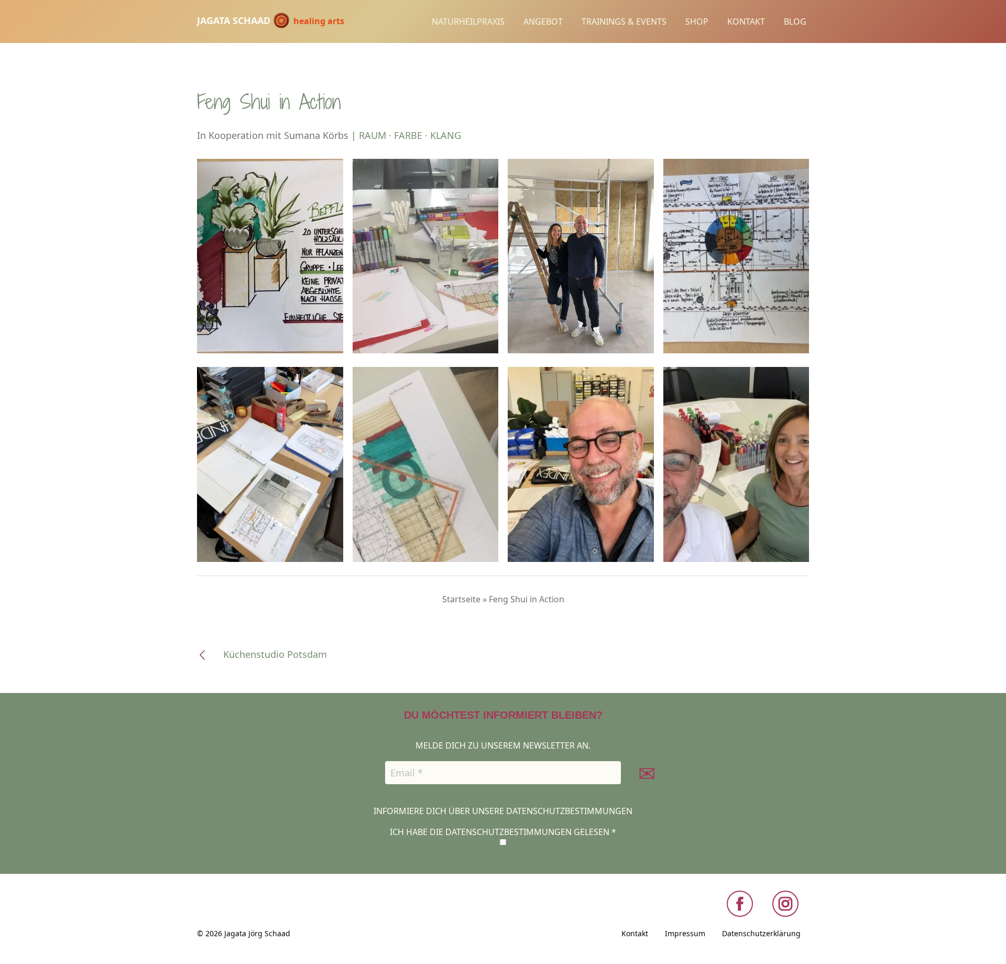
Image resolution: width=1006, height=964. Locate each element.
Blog (795, 21)
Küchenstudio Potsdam (275, 654)
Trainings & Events (624, 21)
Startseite (461, 599)
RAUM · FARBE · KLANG (410, 135)
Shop (696, 21)
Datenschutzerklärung (761, 933)
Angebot (543, 21)
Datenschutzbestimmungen (569, 811)
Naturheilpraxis (468, 21)
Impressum (685, 933)
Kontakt (746, 21)
